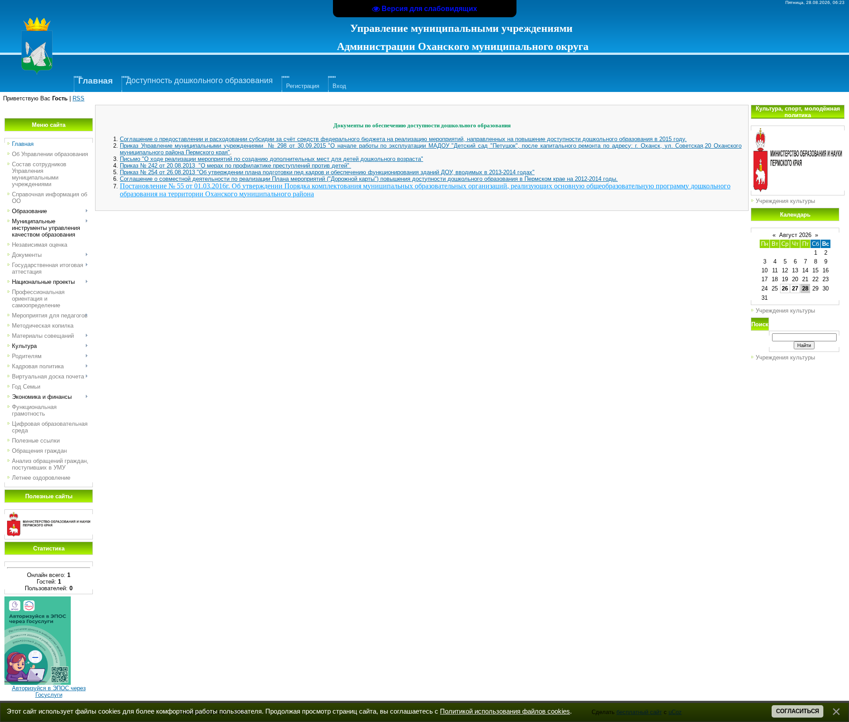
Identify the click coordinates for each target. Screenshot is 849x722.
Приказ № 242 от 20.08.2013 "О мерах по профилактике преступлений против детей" (235, 165)
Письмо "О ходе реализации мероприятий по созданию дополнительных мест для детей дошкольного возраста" (271, 159)
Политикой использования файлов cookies (505, 711)
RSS (78, 98)
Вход (339, 86)
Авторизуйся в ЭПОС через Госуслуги (49, 691)
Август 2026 (795, 235)
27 (795, 288)
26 (785, 288)
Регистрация (302, 86)
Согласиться (797, 711)
